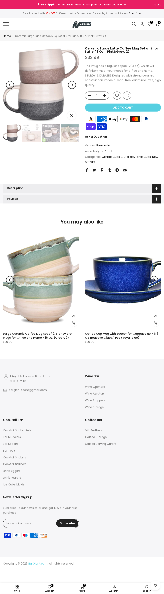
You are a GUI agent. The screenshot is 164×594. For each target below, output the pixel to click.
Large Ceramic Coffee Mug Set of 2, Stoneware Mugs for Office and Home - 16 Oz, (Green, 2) (37, 336)
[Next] (72, 85)
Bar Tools (9, 451)
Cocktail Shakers (14, 457)
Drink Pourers (12, 478)
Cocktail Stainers (14, 464)
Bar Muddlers (12, 437)
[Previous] (10, 85)
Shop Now (135, 13)
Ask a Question (96, 137)
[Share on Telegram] (117, 170)
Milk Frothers (93, 430)
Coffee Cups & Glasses (118, 157)
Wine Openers (95, 387)
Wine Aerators (95, 394)
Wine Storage (94, 407)
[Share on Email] (125, 170)
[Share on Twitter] (94, 170)
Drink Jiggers (11, 471)
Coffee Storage (96, 437)
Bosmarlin (103, 145)
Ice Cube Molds (13, 484)
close (8, 4)
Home (7, 36)
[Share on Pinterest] (102, 170)
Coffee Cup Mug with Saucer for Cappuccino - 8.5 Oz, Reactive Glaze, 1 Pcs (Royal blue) (121, 336)
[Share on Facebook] (87, 170)
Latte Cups (143, 157)
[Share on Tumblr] (109, 170)
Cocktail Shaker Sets (17, 430)
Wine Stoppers (95, 400)
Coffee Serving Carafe (101, 444)
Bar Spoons (10, 444)
